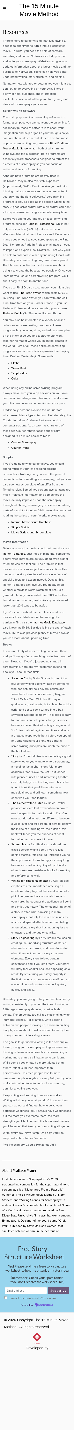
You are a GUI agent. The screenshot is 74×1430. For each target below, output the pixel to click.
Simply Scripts (20, 527)
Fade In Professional (41, 223)
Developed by (37, 1348)
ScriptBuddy (19, 373)
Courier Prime (20, 447)
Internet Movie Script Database (31, 522)
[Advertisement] (37, 1391)
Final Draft (57, 143)
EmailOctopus (45, 1305)
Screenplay (18, 844)
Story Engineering (23, 937)
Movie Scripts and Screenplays (31, 532)
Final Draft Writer (30, 292)
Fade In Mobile (12, 313)
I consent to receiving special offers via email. (32, 1298)
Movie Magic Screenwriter (19, 148)
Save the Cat (19, 678)
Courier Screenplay (23, 442)
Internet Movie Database (49, 622)
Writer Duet (18, 368)
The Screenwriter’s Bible (27, 803)
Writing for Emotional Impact (29, 880)
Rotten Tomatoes (14, 553)
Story (14, 756)
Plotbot (15, 363)
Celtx (14, 378)
